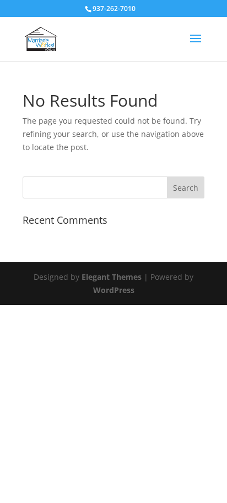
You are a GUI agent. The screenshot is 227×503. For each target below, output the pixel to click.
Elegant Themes (112, 277)
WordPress (113, 290)
